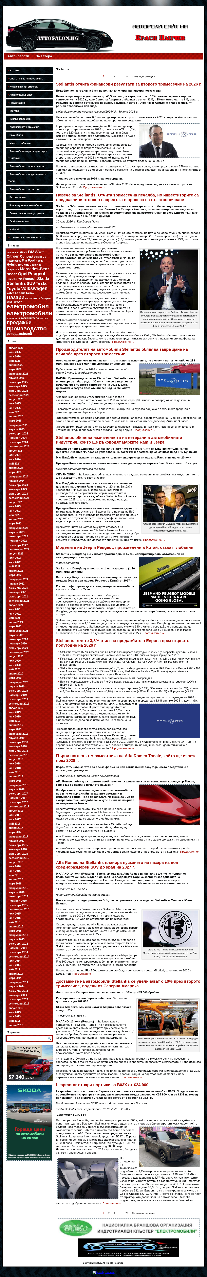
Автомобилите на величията (27, 166)
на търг (44, 318)
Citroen (13, 256)
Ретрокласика (18, 197)
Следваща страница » (143, 76)
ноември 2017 (18, 797)
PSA (20, 279)
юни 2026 (15, 356)
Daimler (38, 257)
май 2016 (14, 875)
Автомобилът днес (21, 94)
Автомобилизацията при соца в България (27, 155)
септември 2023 (19, 497)
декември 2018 (18, 742)
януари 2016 (16, 892)
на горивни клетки (28, 318)
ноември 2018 (18, 746)
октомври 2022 (18, 545)
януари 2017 (16, 840)
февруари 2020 (18, 682)
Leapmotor (13, 269)
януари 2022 (16, 583)
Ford (31, 260)
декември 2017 (18, 793)
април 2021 (16, 622)
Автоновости (18, 56)
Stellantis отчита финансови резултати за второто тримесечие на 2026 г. (129, 84)
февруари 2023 (18, 527)
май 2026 (14, 360)
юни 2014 (15, 965)
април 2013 (16, 1025)
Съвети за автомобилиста (25, 237)
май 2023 (14, 515)
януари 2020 (16, 686)
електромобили (29, 313)
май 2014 (14, 969)
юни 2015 (15, 917)
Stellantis (16, 283)
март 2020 (15, 677)
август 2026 (16, 347)
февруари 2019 (18, 733)
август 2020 (16, 656)
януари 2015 (16, 939)
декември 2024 (18, 433)
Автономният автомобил (24, 127)
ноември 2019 (18, 694)
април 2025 (16, 416)
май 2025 (14, 412)
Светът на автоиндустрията (26, 78)
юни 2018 (15, 768)
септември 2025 (19, 395)
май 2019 (14, 720)
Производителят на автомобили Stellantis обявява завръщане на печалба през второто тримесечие (122, 351)
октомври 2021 (18, 596)
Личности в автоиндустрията (27, 213)
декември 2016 (18, 845)
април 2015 (16, 926)
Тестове (14, 111)
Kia (38, 264)
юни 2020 (15, 665)
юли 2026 (15, 352)
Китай (30, 292)
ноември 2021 (18, 592)
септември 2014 (19, 956)
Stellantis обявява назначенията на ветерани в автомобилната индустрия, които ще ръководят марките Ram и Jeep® (119, 439)
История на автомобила (24, 86)
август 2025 (16, 399)
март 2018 (15, 780)
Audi (23, 252)
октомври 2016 (18, 853)
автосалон (32, 298)
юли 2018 (15, 763)
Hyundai (24, 264)
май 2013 (14, 1020)
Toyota (13, 288)
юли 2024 (15, 454)
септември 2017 (19, 806)
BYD (41, 252)
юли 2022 (15, 557)
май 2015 (14, 922)
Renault (30, 279)
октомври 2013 (18, 999)
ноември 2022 (18, 540)
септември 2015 (19, 909)
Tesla (41, 283)
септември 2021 (19, 600)
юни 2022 (15, 562)
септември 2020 (19, 652)
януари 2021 (16, 635)
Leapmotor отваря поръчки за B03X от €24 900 (102, 1085)
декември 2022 (18, 536)
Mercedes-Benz (34, 269)
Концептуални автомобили (26, 205)
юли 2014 (15, 960)
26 (127, 76)
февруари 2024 (18, 476)
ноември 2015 (18, 900)
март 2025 (15, 420)
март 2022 (15, 574)
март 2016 (15, 883)
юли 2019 (15, 712)
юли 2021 (15, 609)
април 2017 (16, 827)
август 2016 (16, 862)
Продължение (94, 187)
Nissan (12, 274)
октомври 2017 (18, 802)
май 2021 (14, 617)
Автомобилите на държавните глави (27, 178)
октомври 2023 (18, 493)
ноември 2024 (18, 437)
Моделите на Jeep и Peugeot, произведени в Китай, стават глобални (124, 547)
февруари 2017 (18, 836)
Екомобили (16, 135)
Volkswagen (34, 288)
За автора (44, 56)
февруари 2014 (18, 982)
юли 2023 (15, 506)
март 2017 (15, 832)
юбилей (25, 333)
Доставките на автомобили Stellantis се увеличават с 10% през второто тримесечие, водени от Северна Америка (128, 983)
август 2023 (16, 502)
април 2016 (16, 879)
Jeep (33, 264)
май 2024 (14, 463)
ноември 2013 (18, 995)
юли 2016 (15, 866)
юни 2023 (15, 510)
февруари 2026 (18, 373)
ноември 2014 (18, 947)
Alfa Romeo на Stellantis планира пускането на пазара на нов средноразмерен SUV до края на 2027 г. (117, 864)
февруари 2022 (18, 579)
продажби (19, 322)
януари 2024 (16, 480)
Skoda (43, 278)
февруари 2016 (18, 888)
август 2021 (16, 605)
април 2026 (16, 364)
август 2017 (16, 810)
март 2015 (15, 930)
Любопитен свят (19, 221)
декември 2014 (18, 943)
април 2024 (16, 467)
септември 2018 (19, 755)
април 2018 (16, 776)
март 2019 (15, 729)
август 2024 (16, 450)
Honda (39, 260)
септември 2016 (19, 857)
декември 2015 (18, 896)
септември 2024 (19, 446)
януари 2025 (16, 429)
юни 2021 (15, 613)
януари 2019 (16, 737)
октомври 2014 (18, 952)
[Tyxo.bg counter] (104, 1272)
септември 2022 (19, 549)
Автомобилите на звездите (26, 189)
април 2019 (16, 725)
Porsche (12, 279)
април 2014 (16, 973)
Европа (20, 292)
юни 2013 (15, 1016)
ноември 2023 (18, 489)
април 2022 (16, 570)
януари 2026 (16, 377)
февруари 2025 (18, 425)
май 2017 (14, 823)
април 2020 (16, 673)
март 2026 (15, 369)
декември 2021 (18, 587)
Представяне (17, 102)
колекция (12, 318)
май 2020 (14, 669)
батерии (46, 298)
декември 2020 (18, 639)
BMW (33, 252)
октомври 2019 (18, 699)
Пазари (15, 297)
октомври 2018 (18, 750)
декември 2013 (18, 990)
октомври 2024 (18, 442)
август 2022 (16, 553)
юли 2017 (15, 815)
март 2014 (15, 977)
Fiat (24, 260)
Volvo (10, 292)
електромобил (28, 306)
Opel (22, 273)
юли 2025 (15, 403)
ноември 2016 (18, 849)
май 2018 (14, 772)
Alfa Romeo (13, 252)
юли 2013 (15, 1012)
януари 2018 (16, 789)
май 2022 (14, 566)
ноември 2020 (18, 643)
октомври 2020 (18, 647)
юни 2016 (15, 870)
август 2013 (16, 1008)
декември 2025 (18, 382)
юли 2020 (15, 660)
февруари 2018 (18, 785)
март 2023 (15, 523)
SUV (30, 283)
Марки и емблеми (20, 143)
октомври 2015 (18, 905)
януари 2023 (16, 532)
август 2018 (16, 759)
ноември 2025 (18, 386)
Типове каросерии (20, 119)
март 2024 (15, 472)
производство (27, 328)
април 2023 (16, 519)
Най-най (14, 229)
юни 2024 (15, 459)
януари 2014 (16, 986)
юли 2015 (15, 913)
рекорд (13, 334)
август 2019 (16, 707)
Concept (26, 256)
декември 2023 (18, 485)
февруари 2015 (18, 935)
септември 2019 (19, 703)
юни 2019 (15, 716)
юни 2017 (15, 819)
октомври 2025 (18, 390)
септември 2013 (19, 1003)
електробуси (14, 301)
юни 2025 (15, 407)
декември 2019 (18, 690)
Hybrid (12, 264)
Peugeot (36, 273)
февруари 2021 (18, 630)
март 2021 (15, 626)
